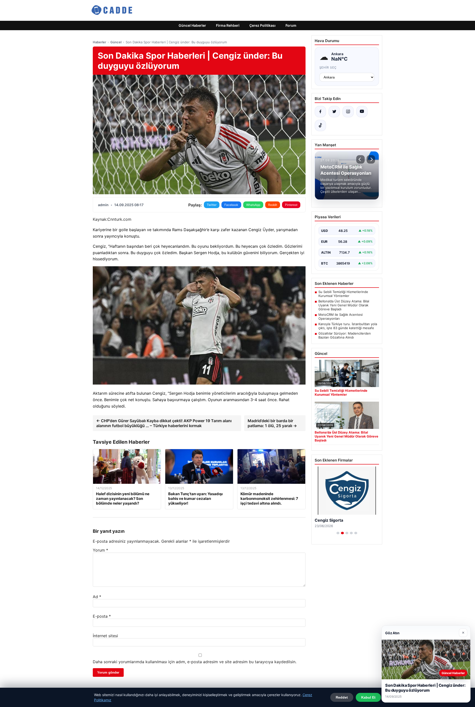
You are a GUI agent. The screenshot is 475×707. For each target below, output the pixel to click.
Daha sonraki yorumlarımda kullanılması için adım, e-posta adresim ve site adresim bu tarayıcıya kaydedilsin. (194, 661)
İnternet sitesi (105, 635)
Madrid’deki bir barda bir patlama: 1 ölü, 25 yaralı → (272, 423)
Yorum (100, 550)
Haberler (99, 42)
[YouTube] (362, 111)
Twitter (211, 205)
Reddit (272, 205)
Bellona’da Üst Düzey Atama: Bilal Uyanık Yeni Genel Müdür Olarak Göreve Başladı (343, 305)
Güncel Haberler (192, 25)
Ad (97, 596)
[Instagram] (348, 111)
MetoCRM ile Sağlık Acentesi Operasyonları (340, 316)
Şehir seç (328, 67)
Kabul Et (368, 697)
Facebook (231, 205)
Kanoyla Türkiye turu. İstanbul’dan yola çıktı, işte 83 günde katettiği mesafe (347, 326)
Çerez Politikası (262, 25)
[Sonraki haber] (371, 159)
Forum (290, 25)
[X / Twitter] (334, 111)
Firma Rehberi (227, 25)
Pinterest (291, 205)
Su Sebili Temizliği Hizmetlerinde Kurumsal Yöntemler (343, 294)
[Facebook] (320, 111)
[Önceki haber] (360, 159)
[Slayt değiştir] (337, 533)
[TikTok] (320, 125)
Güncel (115, 42)
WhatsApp (253, 205)
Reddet (342, 697)
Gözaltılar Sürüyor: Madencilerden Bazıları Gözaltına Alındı (344, 335)
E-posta (102, 616)
